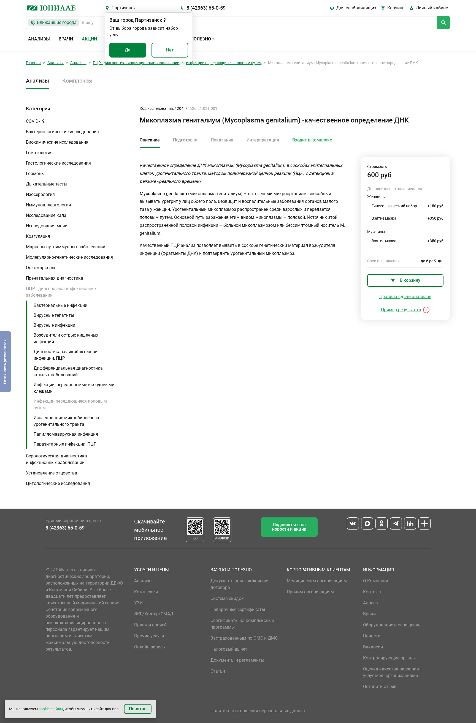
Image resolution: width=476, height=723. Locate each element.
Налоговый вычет (228, 649)
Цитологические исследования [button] (58, 483)
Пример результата (401, 309)
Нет (170, 50)
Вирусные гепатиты (54, 315)
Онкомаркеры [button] (40, 267)
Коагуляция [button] (38, 236)
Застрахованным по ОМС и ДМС (244, 638)
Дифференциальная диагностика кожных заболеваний (68, 371)
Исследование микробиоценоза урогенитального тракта (66, 421)
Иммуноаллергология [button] (48, 205)
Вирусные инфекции (54, 325)
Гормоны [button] (35, 173)
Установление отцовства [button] (51, 473)
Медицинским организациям (317, 580)
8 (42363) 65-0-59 (206, 8)
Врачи (66, 39)
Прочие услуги (149, 636)
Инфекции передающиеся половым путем (223, 63)
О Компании (375, 580)
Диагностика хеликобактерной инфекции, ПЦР (66, 355)
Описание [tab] (150, 140)
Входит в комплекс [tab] (312, 140)
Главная (33, 63)
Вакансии (373, 647)
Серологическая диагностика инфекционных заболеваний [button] (56, 459)
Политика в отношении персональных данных (258, 710)
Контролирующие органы (389, 658)
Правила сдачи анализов (405, 296)
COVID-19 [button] (35, 121)
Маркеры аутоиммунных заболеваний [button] (65, 246)
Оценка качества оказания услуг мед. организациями (391, 672)
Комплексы (77, 80)
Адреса (370, 602)
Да (128, 50)
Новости (371, 636)
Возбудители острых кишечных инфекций (66, 338)
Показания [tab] (222, 140)
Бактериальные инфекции (60, 305)
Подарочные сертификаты (237, 609)
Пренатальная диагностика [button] (54, 278)
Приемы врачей (150, 624)
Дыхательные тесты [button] (46, 184)
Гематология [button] (39, 152)
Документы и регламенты (237, 660)
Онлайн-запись (149, 647)
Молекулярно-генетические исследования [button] (69, 257)
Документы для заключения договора (240, 584)
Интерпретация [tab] (263, 140)
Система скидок (227, 598)
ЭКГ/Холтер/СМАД (153, 613)
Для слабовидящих (356, 7)
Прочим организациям (310, 591)
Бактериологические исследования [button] (62, 131)
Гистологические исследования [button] (58, 163)
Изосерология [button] (40, 194)
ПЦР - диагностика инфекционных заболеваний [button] (61, 292)
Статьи (217, 671)
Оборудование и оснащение (391, 624)
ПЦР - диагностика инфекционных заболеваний (136, 63)
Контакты (373, 591)
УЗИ (138, 602)
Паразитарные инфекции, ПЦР (65, 444)
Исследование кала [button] (46, 215)
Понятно (138, 708)
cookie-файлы (51, 709)
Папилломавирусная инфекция (66, 434)
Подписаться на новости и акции (289, 527)
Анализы (39, 39)
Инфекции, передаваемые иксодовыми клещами (74, 388)
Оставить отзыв (379, 686)
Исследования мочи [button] (46, 225)
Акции (89, 39)
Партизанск (124, 7)
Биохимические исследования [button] (57, 142)
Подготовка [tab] (185, 140)
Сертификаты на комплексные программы (242, 624)
